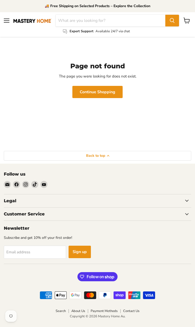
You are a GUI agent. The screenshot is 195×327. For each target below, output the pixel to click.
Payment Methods (104, 311)
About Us (78, 311)
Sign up (80, 252)
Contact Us (131, 311)
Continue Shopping (97, 92)
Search (61, 311)
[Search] (172, 20)
